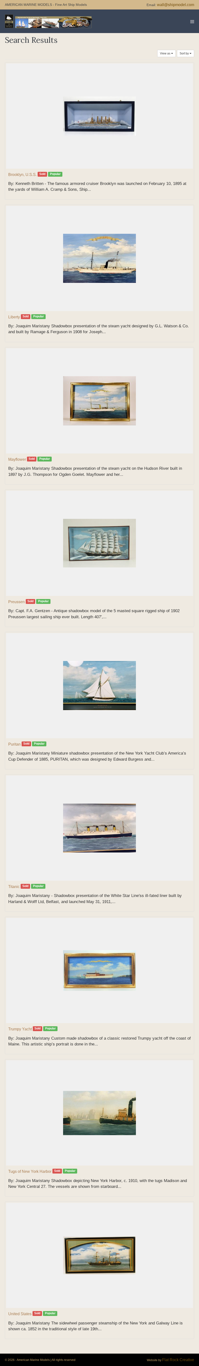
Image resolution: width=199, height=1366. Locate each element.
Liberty (14, 317)
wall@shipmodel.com (175, 5)
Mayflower (17, 459)
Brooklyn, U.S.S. (22, 175)
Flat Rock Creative (178, 1360)
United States (20, 1314)
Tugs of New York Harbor (29, 1171)
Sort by (185, 53)
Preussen (16, 602)
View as (165, 53)
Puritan (14, 744)
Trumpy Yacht (20, 1029)
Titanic (14, 887)
